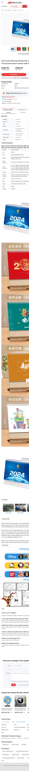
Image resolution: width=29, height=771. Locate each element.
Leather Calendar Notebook (9, 758)
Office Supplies (8, 10)
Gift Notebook (6, 754)
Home (2, 10)
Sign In (3, 103)
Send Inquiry (14, 74)
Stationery (14, 10)
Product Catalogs (21, 721)
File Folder (24, 744)
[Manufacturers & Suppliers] (14, 2)
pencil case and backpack (19, 727)
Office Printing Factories (8, 751)
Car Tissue (3, 727)
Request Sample (24, 77)
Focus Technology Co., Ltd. (18, 765)
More (2, 760)
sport (15, 724)
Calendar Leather (15, 754)
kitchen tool (3, 724)
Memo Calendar (21, 758)
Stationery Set (6, 744)
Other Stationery (21, 10)
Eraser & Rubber (15, 744)
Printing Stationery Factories (22, 751)
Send (13, 684)
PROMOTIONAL (4, 729)
